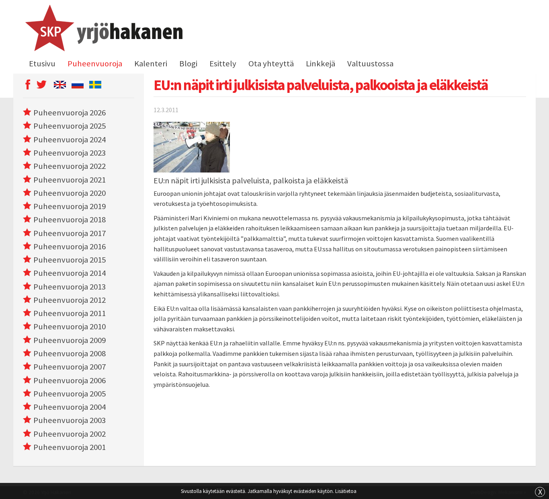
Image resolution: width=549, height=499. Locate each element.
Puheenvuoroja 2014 (69, 273)
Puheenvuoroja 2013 (69, 286)
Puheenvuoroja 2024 (69, 139)
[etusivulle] (102, 29)
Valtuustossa (370, 63)
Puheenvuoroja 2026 (69, 112)
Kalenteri (150, 63)
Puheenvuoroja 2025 (69, 126)
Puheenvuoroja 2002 (69, 434)
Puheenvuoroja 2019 (69, 206)
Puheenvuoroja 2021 (69, 180)
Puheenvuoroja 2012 (69, 300)
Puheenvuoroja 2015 (69, 260)
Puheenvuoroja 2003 (69, 420)
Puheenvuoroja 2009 (69, 340)
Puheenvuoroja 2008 (69, 353)
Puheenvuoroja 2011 (69, 313)
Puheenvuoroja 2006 (69, 380)
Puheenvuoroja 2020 (69, 193)
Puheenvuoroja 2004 (69, 407)
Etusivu (42, 63)
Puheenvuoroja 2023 (69, 153)
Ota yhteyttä (271, 63)
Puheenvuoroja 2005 (69, 393)
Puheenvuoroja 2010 (69, 326)
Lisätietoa (345, 491)
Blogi (188, 63)
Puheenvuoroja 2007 (69, 366)
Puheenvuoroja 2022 (69, 166)
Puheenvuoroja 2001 (69, 447)
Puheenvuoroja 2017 (69, 233)
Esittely (222, 63)
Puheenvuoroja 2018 (69, 219)
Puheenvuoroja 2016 (69, 246)
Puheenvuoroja (95, 63)
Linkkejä (320, 63)
